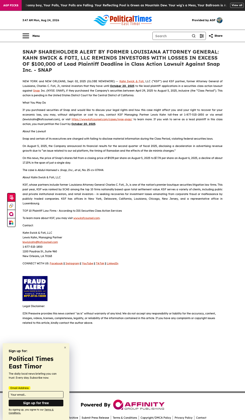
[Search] (194, 36)
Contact (201, 417)
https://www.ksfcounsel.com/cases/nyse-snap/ (102, 119)
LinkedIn (112, 263)
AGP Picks (10, 5)
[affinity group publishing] (11, 214)
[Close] (65, 347)
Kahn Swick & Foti (131, 81)
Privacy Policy (183, 417)
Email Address (19, 388)
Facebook (56, 263)
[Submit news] (11, 197)
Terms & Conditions (125, 417)
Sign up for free (36, 403)
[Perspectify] (11, 206)
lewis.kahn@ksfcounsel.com (40, 242)
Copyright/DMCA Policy (155, 417)
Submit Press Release (95, 417)
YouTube (87, 263)
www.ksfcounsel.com (86, 218)
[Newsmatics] (11, 222)
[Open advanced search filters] (202, 36)
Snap (36, 90)
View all (237, 5)
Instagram (72, 263)
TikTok (100, 263)
